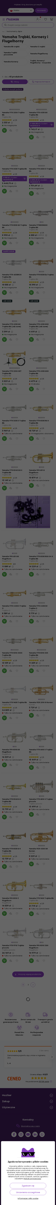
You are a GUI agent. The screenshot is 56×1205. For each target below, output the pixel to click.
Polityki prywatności (32, 1178)
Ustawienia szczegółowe (28, 1192)
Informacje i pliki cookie (28, 1198)
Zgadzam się (28, 1185)
